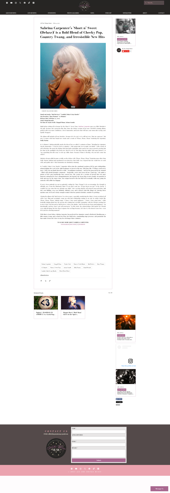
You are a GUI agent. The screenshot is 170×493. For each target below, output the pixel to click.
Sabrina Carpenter (46, 264)
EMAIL (74, 441)
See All (110, 293)
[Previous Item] (118, 26)
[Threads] (33, 3)
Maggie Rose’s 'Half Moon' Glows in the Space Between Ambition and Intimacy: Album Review (72, 313)
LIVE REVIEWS (122, 389)
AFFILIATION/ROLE (77, 435)
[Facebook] (25, 3)
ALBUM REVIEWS (122, 39)
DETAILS (75, 448)
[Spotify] (7, 3)
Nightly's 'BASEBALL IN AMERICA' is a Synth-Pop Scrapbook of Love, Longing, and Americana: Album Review (45, 313)
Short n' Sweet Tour (55, 267)
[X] (20, 3)
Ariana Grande (67, 267)
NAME (74, 428)
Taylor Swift (67, 264)
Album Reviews (44, 275)
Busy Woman (100, 264)
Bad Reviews (91, 264)
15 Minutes (44, 267)
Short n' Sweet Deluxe (79, 264)
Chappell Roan (57, 264)
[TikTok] (29, 3)
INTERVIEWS (121, 335)
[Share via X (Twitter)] (45, 281)
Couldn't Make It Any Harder (48, 271)
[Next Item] (132, 26)
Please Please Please (65, 271)
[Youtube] (11, 3)
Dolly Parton (77, 267)
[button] (92, 12)
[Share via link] (50, 281)
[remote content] (73, 243)
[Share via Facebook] (41, 281)
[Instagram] (16, 3)
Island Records (87, 267)
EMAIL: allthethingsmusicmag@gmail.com (56, 434)
